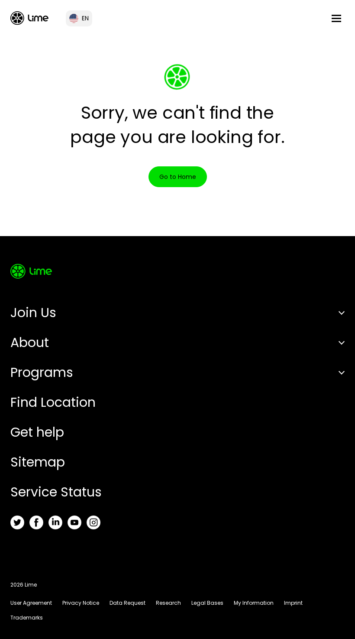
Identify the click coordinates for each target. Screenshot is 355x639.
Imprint (293, 603)
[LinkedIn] (55, 522)
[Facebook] (36, 522)
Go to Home (177, 176)
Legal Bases (207, 603)
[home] (29, 18)
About (29, 342)
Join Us (33, 312)
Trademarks (26, 617)
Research (168, 603)
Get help (37, 432)
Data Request (127, 603)
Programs (41, 372)
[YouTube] (74, 522)
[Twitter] (17, 522)
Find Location (53, 402)
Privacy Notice (80, 603)
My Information (254, 603)
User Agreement (31, 603)
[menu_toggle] (336, 18)
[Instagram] (93, 522)
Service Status (56, 492)
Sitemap (37, 462)
